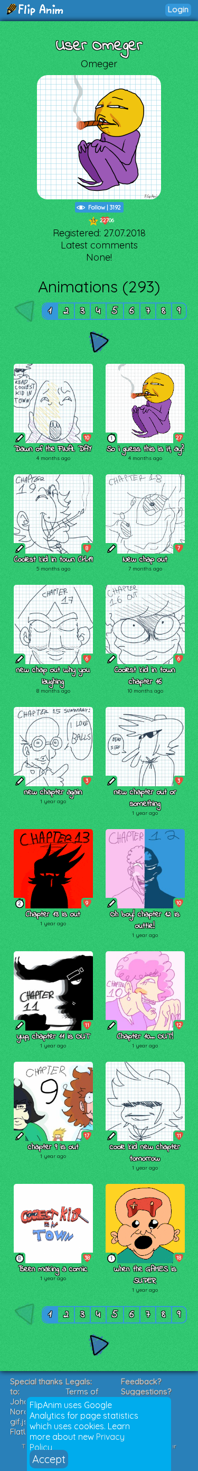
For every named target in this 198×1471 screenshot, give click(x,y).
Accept (48, 1459)
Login (178, 9)
